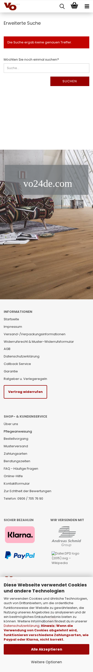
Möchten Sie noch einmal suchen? (31, 59)
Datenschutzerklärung (21, 625)
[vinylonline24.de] (10, 6)
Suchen (69, 81)
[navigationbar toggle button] (87, 6)
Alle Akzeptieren (46, 649)
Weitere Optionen (46, 662)
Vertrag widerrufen (25, 391)
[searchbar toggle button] (62, 6)
